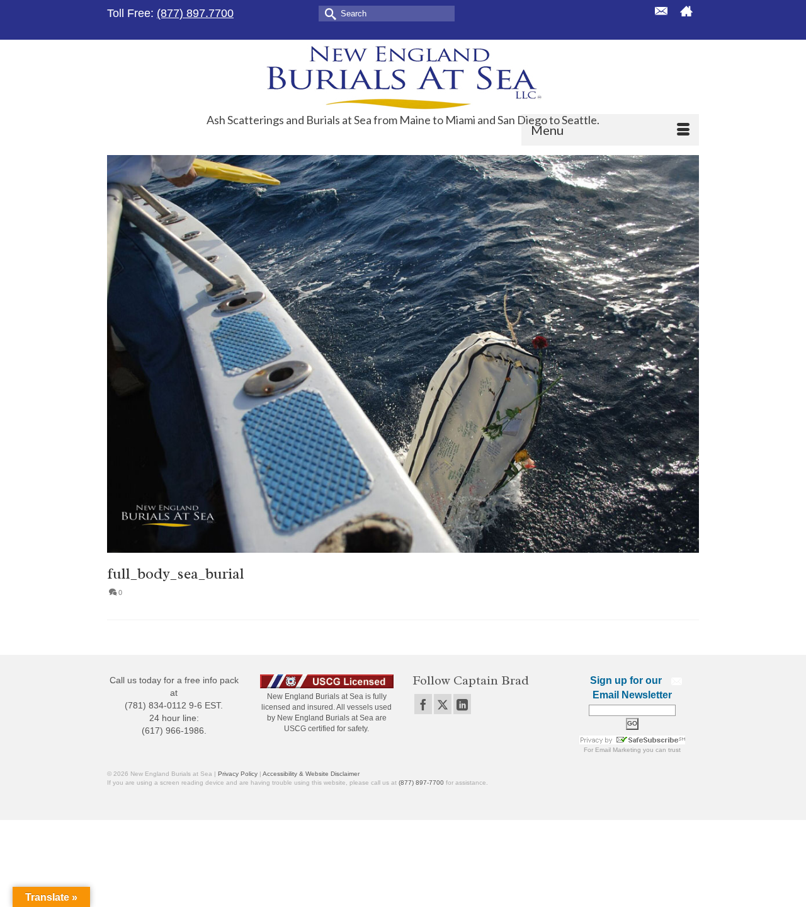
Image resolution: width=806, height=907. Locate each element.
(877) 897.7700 (195, 13)
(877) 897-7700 (421, 782)
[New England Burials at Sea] (403, 76)
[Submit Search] (328, 13)
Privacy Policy (238, 773)
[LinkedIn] (462, 703)
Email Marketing (618, 749)
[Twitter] (442, 703)
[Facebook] (423, 703)
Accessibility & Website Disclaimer (311, 773)
